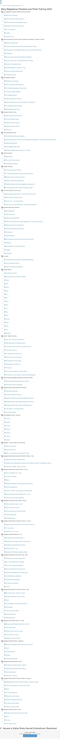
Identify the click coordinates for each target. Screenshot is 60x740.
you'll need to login (36, 734)
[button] (1, 1)
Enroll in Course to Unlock (30, 736)
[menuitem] (1, 3)
